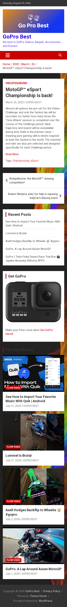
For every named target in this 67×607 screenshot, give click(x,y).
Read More (12, 154)
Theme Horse (38, 596)
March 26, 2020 (15, 102)
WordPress (45, 601)
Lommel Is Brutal (16, 233)
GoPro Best (17, 36)
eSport (35, 160)
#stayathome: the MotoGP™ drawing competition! (31, 180)
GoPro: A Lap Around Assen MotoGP (28, 249)
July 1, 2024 (13, 573)
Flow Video (13, 388)
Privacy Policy (51, 591)
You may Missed (19, 349)
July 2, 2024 (13, 519)
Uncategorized (16, 83)
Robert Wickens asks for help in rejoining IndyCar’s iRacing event (33, 196)
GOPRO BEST (34, 102)
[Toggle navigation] (8, 55)
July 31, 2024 (13, 405)
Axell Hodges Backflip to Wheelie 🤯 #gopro (33, 241)
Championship (20, 160)
